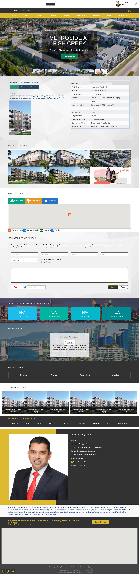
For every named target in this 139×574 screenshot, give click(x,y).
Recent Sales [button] (37, 4)
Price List (53, 15)
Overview (15, 15)
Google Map (18, 200)
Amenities (52, 200)
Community (24, 87)
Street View (36, 200)
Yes (49, 262)
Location (39, 15)
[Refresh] (24, 287)
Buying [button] (30, 4)
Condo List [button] (15, 4)
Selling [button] (25, 4)
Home (5, 4)
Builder (109, 15)
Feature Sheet (80, 15)
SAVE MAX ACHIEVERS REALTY (86, 447)
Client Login (81, 567)
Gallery (27, 15)
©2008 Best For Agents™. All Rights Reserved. (69, 570)
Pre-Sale (20, 4)
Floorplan (66, 15)
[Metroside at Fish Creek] (13, 402)
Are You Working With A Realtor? (51, 259)
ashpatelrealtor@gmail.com (80, 444)
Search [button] (8, 4)
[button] (69, 214)
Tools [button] (52, 4)
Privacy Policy (61, 567)
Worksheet (96, 15)
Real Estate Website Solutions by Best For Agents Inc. (69, 572)
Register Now (123, 15)
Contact (43, 4)
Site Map (87, 567)
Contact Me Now (100, 522)
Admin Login (52, 567)
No (44, 262)
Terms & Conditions (71, 567)
